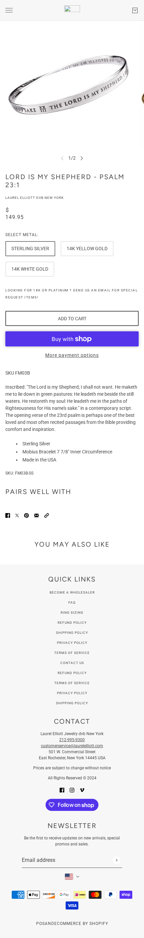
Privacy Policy (72, 643)
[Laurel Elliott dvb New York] (72, 10)
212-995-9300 (72, 739)
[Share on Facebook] (8, 515)
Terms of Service (72, 653)
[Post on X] (17, 515)
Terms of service (72, 683)
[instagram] (72, 790)
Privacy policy (72, 693)
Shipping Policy (72, 632)
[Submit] (116, 860)
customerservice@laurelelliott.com (72, 745)
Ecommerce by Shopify (81, 923)
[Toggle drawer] (9, 10)
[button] (47, 515)
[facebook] (62, 790)
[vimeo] (82, 790)
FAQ (72, 602)
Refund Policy (72, 622)
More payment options (72, 355)
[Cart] (135, 10)
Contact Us (72, 663)
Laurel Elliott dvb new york (34, 198)
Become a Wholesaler (72, 592)
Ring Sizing (72, 612)
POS (40, 923)
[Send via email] (36, 515)
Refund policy (72, 673)
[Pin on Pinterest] (26, 515)
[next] (82, 158)
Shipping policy (72, 703)
